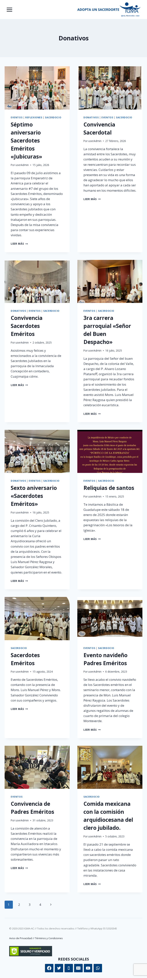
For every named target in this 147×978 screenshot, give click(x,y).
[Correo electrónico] (78, 968)
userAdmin (22, 165)
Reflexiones (33, 117)
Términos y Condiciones (49, 938)
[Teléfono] (69, 968)
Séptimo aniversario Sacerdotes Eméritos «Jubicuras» (26, 140)
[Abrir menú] (10, 9)
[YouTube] (88, 968)
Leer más (19, 243)
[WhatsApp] (98, 968)
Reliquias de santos (108, 487)
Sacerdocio (53, 117)
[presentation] (37, 88)
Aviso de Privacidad (20, 938)
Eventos (16, 117)
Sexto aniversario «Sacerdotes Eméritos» (34, 495)
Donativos (91, 117)
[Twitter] (59, 968)
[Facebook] (49, 968)
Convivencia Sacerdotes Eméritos (26, 325)
